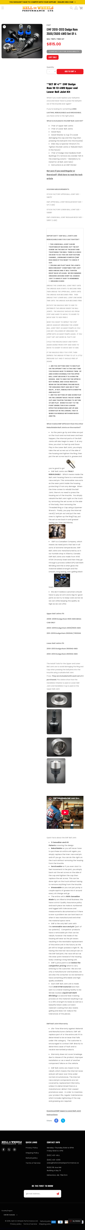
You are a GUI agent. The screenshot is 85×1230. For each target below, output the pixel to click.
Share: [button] (49, 1120)
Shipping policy (45, 1224)
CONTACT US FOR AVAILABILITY (64, 51)
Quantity (50, 67)
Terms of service (30, 1224)
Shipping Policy (32, 1153)
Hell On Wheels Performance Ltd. (24, 1221)
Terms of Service (33, 1163)
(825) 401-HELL (53, 1155)
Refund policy (32, 1158)
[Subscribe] (57, 1193)
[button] (3, 9)
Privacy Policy (32, 1148)
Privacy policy (15, 1224)
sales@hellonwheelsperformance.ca (63, 1163)
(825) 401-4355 (53, 1160)
